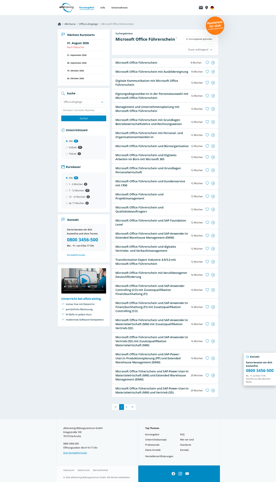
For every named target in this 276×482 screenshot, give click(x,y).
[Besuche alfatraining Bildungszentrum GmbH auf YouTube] (187, 474)
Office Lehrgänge (88, 24)
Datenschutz (84, 470)
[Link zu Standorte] (206, 7)
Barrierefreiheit (100, 470)
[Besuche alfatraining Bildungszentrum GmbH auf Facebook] (173, 474)
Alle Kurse (70, 24)
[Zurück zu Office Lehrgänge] (176, 37)
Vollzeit (73, 147)
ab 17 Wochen (76, 203)
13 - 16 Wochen (77, 196)
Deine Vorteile (153, 450)
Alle (71, 141)
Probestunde (152, 444)
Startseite (59, 24)
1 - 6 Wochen (76, 184)
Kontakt (184, 450)
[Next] (132, 407)
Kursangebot (152, 434)
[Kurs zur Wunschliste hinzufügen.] (207, 62)
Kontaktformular (76, 255)
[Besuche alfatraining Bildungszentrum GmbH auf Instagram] (180, 474)
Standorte (185, 444)
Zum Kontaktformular (75, 452)
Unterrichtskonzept (156, 439)
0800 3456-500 (260, 370)
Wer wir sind (187, 439)
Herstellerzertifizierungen (159, 456)
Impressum (68, 470)
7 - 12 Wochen (76, 190)
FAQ (182, 434)
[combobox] (83, 110)
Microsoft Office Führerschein (117, 24)
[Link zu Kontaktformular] (201, 7)
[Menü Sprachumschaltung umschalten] (212, 7)
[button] (88, 7)
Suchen (84, 118)
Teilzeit (72, 153)
